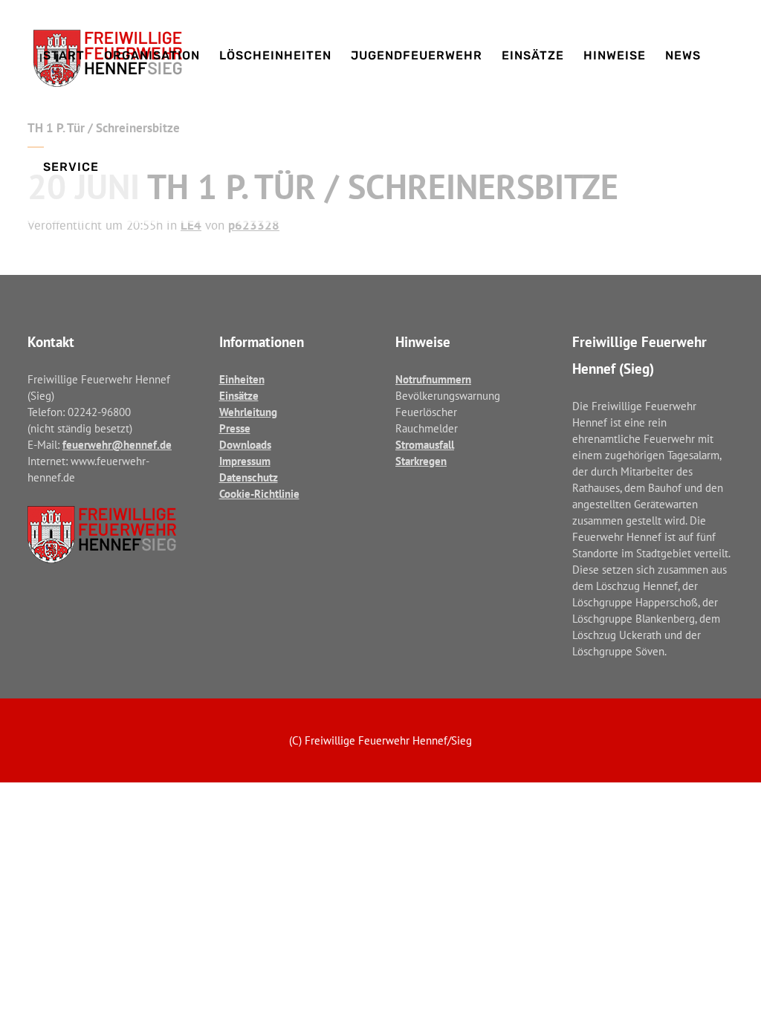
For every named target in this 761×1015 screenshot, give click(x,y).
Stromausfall (424, 445)
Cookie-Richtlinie (259, 494)
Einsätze (239, 396)
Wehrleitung (248, 412)
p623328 (253, 225)
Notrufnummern (433, 379)
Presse (234, 428)
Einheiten (242, 379)
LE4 (191, 225)
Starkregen (421, 461)
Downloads (245, 445)
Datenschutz (248, 477)
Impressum (245, 461)
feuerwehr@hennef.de (117, 445)
